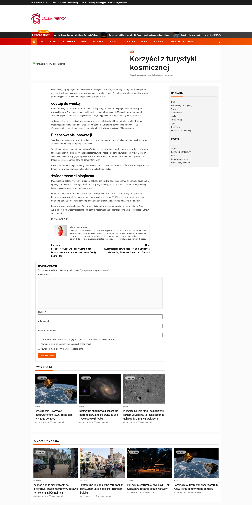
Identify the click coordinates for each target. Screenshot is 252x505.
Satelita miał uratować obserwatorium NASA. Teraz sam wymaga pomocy (195, 35)
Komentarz (44, 274)
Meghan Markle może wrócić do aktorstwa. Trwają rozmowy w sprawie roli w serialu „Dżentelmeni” (55, 488)
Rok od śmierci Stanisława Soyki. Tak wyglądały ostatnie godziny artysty (123, 35)
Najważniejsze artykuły (62, 42)
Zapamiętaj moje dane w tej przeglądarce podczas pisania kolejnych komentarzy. (78, 339)
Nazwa (42, 312)
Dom (42, 42)
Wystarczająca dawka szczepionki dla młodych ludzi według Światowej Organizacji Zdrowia (127, 248)
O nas (53, 3)
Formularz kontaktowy (68, 3)
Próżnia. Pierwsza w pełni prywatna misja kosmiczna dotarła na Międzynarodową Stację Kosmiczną (73, 250)
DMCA (83, 3)
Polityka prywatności (117, 3)
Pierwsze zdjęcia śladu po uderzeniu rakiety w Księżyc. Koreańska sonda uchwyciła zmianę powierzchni (143, 414)
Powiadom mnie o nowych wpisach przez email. (62, 349)
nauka (113, 42)
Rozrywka (158, 42)
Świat (83, 42)
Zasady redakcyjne (97, 3)
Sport (144, 42)
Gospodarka (98, 42)
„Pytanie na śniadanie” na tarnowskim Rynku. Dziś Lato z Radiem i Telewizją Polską (101, 488)
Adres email (44, 321)
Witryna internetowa (47, 330)
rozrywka (37, 481)
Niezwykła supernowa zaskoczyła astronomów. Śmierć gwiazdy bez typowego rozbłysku (98, 414)
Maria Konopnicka (139, 75)
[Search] (218, 41)
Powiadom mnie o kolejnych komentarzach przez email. (65, 344)
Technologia (128, 42)
